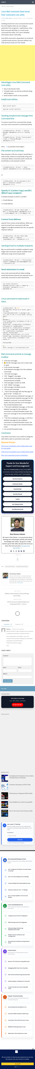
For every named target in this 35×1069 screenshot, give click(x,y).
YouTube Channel (17, 494)
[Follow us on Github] (30, 688)
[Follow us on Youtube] (19, 688)
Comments (7, 624)
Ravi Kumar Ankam (7, 18)
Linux (8, 6)
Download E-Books (17, 484)
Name (5, 667)
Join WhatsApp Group (17, 509)
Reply (7, 645)
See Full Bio (16, 548)
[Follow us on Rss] (22, 688)
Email (20, 667)
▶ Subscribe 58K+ (17, 704)
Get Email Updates (17, 479)
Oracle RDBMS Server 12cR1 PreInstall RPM (20, 802)
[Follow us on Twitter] (33, 688)
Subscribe (20, 839)
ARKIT (3, 2)
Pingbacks (19, 624)
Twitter (18, 499)
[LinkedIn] (24, 551)
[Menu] (33, 2)
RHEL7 (12, 6)
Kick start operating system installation (14, 455)
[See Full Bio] (21, 548)
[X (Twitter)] (14, 551)
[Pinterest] (19, 551)
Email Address (10, 832)
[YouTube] (21, 551)
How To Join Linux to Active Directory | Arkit (21, 811)
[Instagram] (16, 551)
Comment (6, 655)
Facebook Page (17, 489)
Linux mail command (10, 566)
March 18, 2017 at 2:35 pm (18, 629)
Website (5, 673)
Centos (3, 6)
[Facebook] (11, 551)
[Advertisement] (17, 63)
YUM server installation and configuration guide (17, 452)
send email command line (22, 566)
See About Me (25, 546)
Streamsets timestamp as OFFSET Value (20, 784)
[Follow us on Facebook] (27, 688)
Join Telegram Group (17, 504)
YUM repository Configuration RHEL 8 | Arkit (20, 793)
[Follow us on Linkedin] (25, 688)
